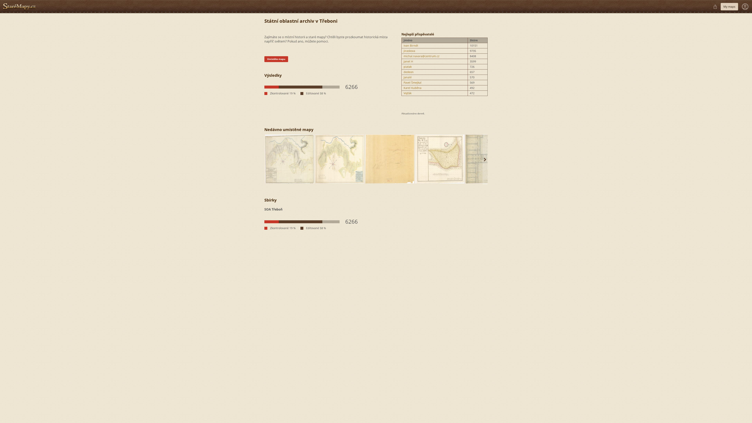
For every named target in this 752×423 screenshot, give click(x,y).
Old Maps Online (21, 6)
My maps (729, 6)
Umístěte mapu (276, 59)
